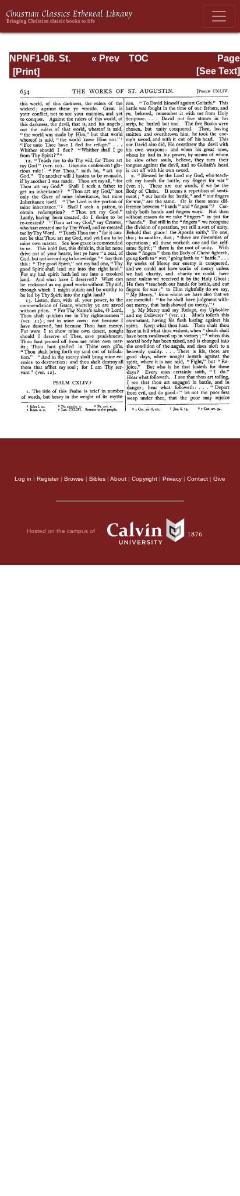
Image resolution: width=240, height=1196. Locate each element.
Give (219, 478)
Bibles (97, 478)
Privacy (172, 478)
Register (48, 478)
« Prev (105, 58)
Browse (74, 478)
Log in (23, 478)
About (118, 478)
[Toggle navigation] (219, 16)
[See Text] (218, 71)
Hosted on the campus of (62, 531)
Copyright (144, 478)
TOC (139, 58)
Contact (197, 478)
